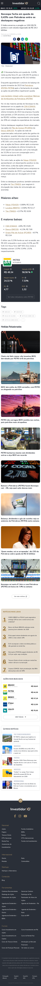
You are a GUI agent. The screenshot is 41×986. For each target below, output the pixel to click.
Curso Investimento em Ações (9, 931)
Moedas (4, 861)
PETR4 (11, 88)
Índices (23, 835)
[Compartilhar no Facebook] (14, 39)
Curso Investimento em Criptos (9, 937)
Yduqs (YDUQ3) (29, 160)
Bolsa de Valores (10, 316)
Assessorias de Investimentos (6, 845)
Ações (4, 829)
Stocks (4, 858)
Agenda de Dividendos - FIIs (30, 903)
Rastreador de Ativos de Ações (29, 898)
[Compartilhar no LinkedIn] (22, 39)
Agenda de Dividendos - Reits (29, 911)
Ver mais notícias (19, 596)
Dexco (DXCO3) (7, 130)
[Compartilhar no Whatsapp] (26, 39)
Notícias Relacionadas (11, 327)
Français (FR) (34, 977)
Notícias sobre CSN (28, 316)
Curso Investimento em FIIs (29, 930)
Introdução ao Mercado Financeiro (28, 943)
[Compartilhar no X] (18, 39)
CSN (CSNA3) (29, 106)
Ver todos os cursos (27, 948)
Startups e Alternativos (9, 871)
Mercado (7, 312)
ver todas (19, 717)
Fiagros (4, 832)
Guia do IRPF (25, 916)
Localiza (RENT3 (12, 208)
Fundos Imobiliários (27, 829)
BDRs (23, 832)
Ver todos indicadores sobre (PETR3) (20, 297)
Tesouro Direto (6, 835)
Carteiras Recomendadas (10, 891)
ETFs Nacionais (6, 838)
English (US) (16, 977)
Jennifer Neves (7, 36)
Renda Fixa (5, 841)
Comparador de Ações (9, 897)
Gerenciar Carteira (27, 891)
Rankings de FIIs (26, 894)
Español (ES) (25, 977)
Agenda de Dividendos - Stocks (9, 911)
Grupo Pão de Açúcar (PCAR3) (18, 232)
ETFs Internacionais (27, 838)
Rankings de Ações (8, 894)
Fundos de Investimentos (29, 841)
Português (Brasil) (5, 977)
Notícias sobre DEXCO (11, 320)
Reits (22, 858)
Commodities (25, 861)
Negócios (19, 312)
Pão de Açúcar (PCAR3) (22, 128)
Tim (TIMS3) (16, 184)
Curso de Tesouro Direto (9, 942)
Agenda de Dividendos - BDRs (9, 917)
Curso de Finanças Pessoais (10, 948)
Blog (3, 880)
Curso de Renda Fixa (27, 936)
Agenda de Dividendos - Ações (9, 905)
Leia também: (7, 96)
